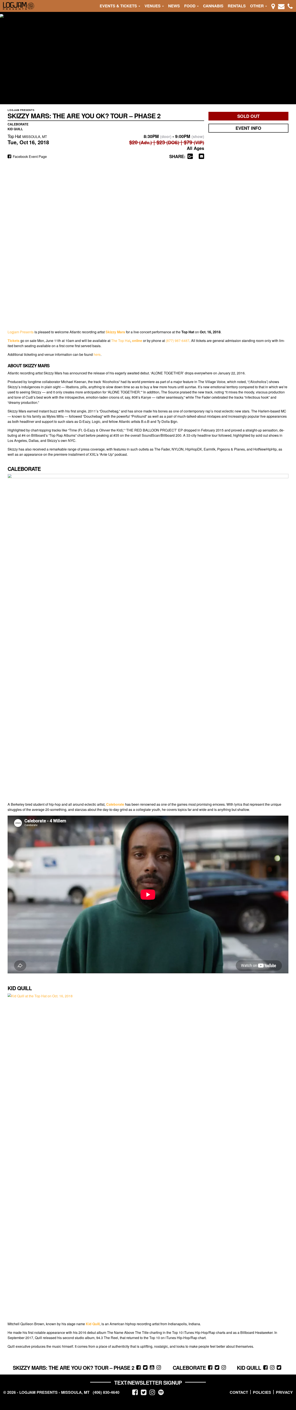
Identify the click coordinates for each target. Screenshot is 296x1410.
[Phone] (290, 6)
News (174, 6)
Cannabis (213, 6)
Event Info (248, 128)
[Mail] (281, 6)
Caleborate (115, 804)
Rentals (237, 6)
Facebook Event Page (29, 156)
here (97, 354)
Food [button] (190, 6)
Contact (239, 1392)
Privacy (284, 1392)
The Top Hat (120, 340)
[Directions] (273, 6)
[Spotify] (161, 1392)
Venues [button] (153, 6)
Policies (262, 1392)
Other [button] (257, 6)
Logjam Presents (21, 331)
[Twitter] (144, 1392)
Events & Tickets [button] (119, 6)
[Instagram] (152, 1392)
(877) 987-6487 (177, 340)
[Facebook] (135, 1392)
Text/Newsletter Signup (148, 1382)
